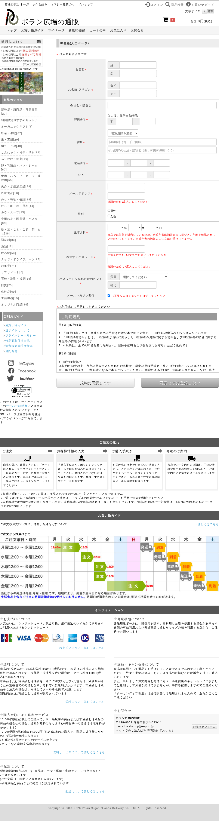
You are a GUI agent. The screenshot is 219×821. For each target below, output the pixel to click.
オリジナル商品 (14, 304)
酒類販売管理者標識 (19, 346)
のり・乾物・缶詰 (16, 199)
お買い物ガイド (32, 30)
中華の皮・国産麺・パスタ (19, 220)
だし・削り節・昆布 (17, 206)
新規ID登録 (77, 30)
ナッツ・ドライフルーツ (20, 259)
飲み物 (8, 253)
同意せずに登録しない (180, 382)
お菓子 (8, 266)
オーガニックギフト (17, 126)
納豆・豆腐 (11, 146)
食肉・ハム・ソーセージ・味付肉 (21, 178)
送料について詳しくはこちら (85, 701)
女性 (113, 216)
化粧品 (8, 291)
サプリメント (12, 272)
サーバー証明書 (17, 406)
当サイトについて (17, 330)
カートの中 (98, 30)
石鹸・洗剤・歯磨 (16, 278)
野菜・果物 (11, 133)
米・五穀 (10, 139)
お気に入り (118, 30)
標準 (210, 11)
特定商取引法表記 (17, 340)
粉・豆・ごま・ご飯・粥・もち (21, 231)
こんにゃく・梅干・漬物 (20, 152)
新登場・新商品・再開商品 (19, 111)
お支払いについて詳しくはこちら (82, 648)
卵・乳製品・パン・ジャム (19, 167)
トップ (12, 30)
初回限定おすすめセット (20, 120)
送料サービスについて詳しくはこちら (79, 752)
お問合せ (137, 30)
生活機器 (10, 298)
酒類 (7, 246)
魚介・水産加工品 (16, 186)
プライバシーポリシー (20, 335)
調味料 (8, 240)
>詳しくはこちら (207, 524)
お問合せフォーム (204, 726)
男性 (113, 211)
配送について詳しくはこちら (85, 791)
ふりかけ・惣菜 (14, 159)
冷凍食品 (10, 193)
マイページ (56, 30)
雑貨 (7, 285)
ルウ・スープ (13, 212)
